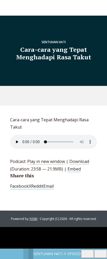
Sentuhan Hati (54, 42)
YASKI (33, 219)
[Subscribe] (87, 254)
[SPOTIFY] (48, 95)
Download (79, 161)
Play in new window (46, 161)
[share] (100, 254)
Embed (74, 169)
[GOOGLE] (60, 95)
